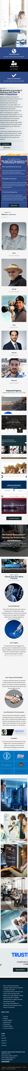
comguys (3, 1067)
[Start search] (22, 2)
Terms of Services (10, 1069)
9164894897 (5, 1062)
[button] (26, 2)
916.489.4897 (14, 66)
